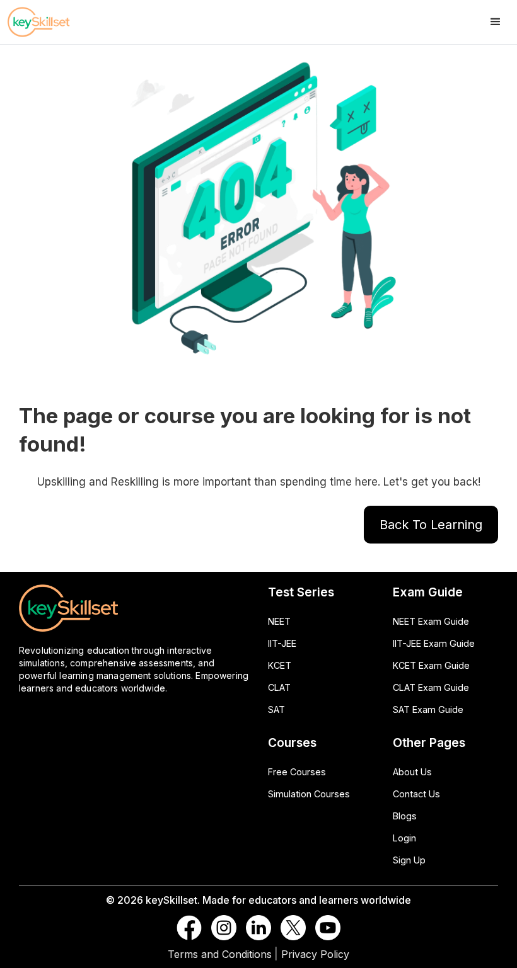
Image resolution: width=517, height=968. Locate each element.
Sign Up (409, 860)
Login (404, 838)
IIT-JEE (282, 643)
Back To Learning (431, 524)
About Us (412, 771)
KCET (279, 665)
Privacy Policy (315, 954)
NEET (279, 621)
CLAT (279, 687)
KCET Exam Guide (431, 665)
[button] (495, 22)
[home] (50, 22)
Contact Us (416, 794)
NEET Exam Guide (431, 621)
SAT (276, 709)
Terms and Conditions (220, 954)
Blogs (405, 816)
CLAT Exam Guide (431, 687)
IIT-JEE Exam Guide (434, 643)
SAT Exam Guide (428, 709)
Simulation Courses (309, 794)
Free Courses (297, 771)
